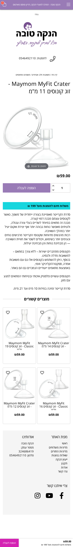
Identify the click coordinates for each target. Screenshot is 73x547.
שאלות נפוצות (59, 455)
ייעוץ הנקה (61, 459)
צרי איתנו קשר (57, 485)
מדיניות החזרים (59, 451)
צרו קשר (62, 471)
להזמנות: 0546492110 (32, 58)
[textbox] (36, 14)
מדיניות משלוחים (58, 447)
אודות (64, 467)
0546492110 (17, 455)
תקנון (64, 463)
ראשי (64, 443)
